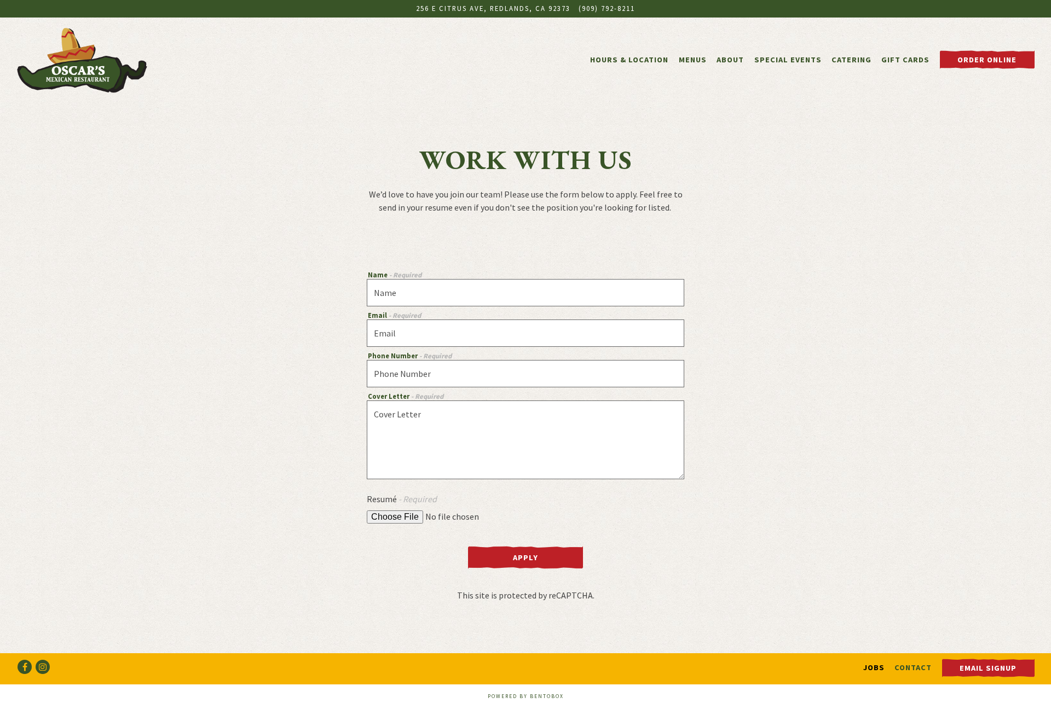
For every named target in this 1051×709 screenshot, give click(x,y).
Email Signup (988, 668)
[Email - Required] (525, 333)
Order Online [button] (987, 60)
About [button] (730, 60)
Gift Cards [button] (905, 60)
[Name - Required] (525, 292)
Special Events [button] (788, 60)
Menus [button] (693, 60)
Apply (525, 557)
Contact (913, 667)
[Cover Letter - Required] (525, 439)
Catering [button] (851, 60)
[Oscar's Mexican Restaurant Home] (82, 59)
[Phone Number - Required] (525, 373)
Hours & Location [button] (629, 60)
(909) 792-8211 (607, 8)
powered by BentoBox (526, 696)
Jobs (874, 667)
